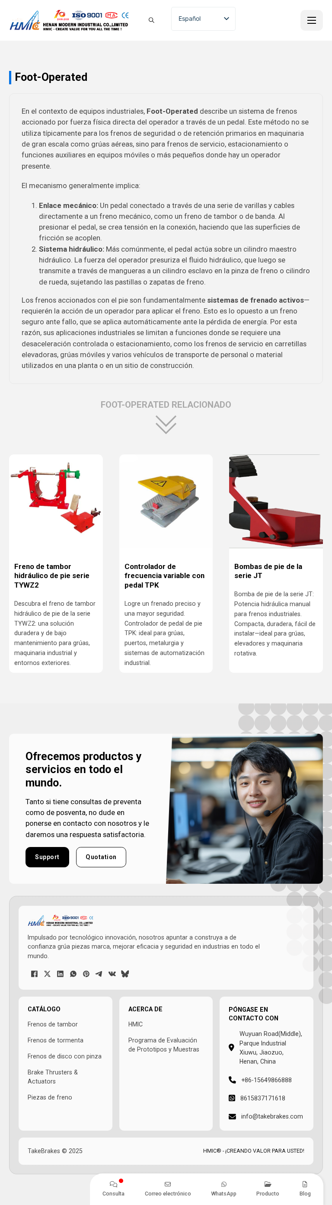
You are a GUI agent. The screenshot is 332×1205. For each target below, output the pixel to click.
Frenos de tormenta (55, 1040)
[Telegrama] (99, 974)
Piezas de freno (50, 1097)
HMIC (135, 1024)
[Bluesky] (124, 974)
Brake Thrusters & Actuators (53, 1077)
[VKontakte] (111, 974)
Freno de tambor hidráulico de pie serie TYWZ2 (51, 576)
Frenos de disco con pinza (65, 1056)
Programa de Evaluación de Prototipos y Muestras (163, 1045)
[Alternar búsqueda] (151, 20)
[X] (47, 974)
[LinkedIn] (60, 974)
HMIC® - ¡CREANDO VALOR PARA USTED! (253, 1150)
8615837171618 (262, 1098)
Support (47, 856)
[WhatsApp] (73, 974)
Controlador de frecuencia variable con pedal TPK (164, 576)
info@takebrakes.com (272, 1116)
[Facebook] (34, 974)
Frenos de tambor (53, 1024)
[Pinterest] (86, 974)
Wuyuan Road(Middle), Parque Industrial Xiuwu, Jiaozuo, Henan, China (270, 1047)
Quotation (101, 856)
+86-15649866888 (266, 1080)
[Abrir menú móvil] (311, 20)
